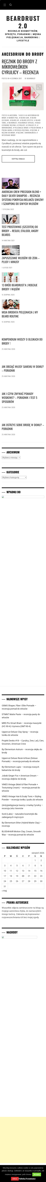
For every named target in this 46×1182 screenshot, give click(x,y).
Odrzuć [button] (15, 1179)
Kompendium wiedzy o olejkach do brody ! (22, 508)
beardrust (31, 78)
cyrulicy (21, 125)
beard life (15, 120)
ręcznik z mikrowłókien (26, 132)
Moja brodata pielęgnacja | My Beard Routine (20, 314)
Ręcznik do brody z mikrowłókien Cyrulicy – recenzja (20, 66)
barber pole (13, 117)
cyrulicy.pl (31, 125)
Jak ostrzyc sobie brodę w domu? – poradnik (23, 1094)
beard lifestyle (27, 120)
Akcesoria (13, 115)
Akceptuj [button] (37, 1174)
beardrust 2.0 (23, 22)
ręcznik (34, 130)
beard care (25, 117)
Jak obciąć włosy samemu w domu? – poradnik (23, 702)
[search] (10, 5)
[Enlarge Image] (39, 87)
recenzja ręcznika (22, 130)
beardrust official (26, 122)
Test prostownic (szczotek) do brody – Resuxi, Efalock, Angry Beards (20, 231)
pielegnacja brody (21, 127)
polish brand (36, 127)
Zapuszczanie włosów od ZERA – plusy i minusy (21, 260)
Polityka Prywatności (27, 1179)
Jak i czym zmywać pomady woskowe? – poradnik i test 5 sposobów (19, 898)
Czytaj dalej (18, 159)
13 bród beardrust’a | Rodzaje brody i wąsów (19, 287)
